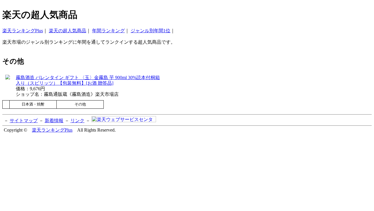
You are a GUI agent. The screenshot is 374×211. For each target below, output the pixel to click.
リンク (77, 120)
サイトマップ (24, 120)
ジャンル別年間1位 (150, 30)
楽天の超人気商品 (67, 30)
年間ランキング (108, 30)
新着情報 (54, 120)
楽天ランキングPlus (22, 30)
